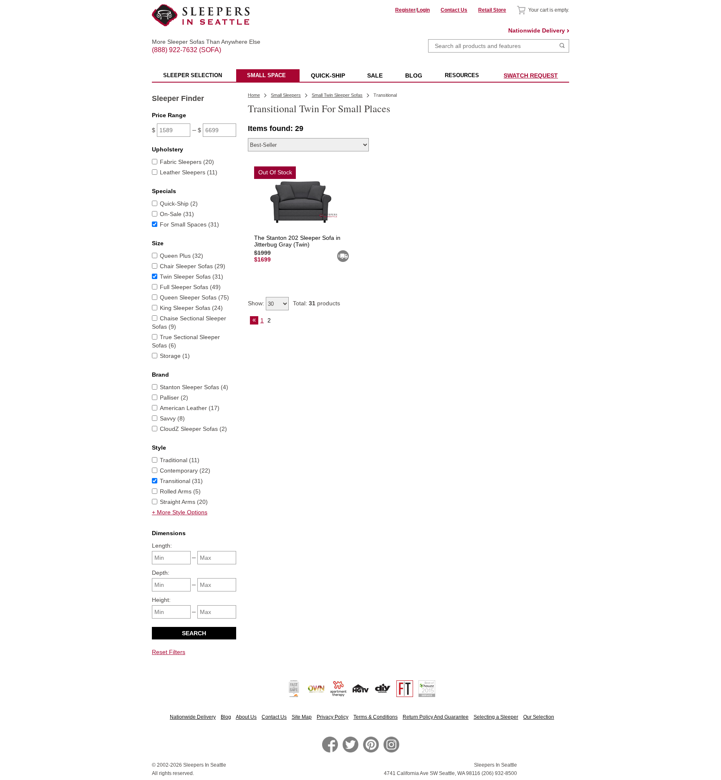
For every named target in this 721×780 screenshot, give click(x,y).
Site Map (302, 717)
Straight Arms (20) (184, 501)
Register (405, 10)
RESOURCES (462, 75)
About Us (246, 717)
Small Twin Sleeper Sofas (337, 95)
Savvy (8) (172, 418)
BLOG (413, 75)
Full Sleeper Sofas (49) (190, 287)
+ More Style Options (179, 512)
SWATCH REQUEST (531, 75)
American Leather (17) (189, 408)
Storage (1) (175, 355)
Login (423, 10)
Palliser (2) (174, 397)
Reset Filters (168, 652)
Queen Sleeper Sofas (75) (194, 297)
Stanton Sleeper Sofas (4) (194, 387)
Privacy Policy (332, 717)
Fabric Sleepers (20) (187, 162)
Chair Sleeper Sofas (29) (192, 266)
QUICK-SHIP (328, 75)
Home (254, 95)
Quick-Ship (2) (179, 203)
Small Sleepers (286, 95)
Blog (226, 717)
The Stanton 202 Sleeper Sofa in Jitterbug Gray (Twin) (297, 241)
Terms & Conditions (375, 717)
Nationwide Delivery (536, 30)
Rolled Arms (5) (180, 491)
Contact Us (454, 10)
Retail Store (492, 10)
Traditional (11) (179, 460)
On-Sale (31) (177, 214)
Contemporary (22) (185, 470)
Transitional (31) (181, 481)
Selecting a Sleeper (496, 717)
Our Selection (538, 717)
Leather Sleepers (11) (188, 172)
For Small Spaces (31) (189, 224)
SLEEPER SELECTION (192, 75)
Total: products (316, 303)
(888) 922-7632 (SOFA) (201, 42)
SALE (375, 75)
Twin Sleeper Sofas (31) (191, 276)
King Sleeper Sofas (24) (191, 307)
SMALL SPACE (266, 75)
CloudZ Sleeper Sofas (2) (193, 428)
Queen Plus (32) (181, 255)
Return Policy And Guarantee (436, 717)
